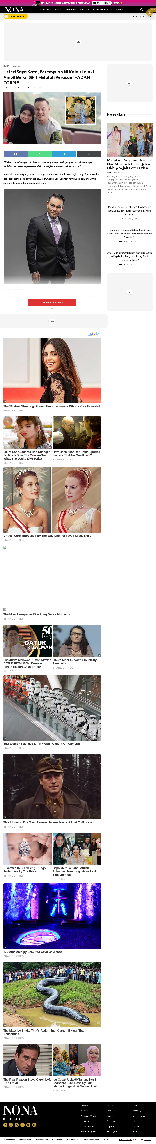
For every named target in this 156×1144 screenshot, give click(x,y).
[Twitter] (140, 16)
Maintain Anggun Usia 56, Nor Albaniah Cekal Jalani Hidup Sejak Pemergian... (129, 164)
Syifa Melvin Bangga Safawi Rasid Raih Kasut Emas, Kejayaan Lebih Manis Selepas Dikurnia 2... (129, 233)
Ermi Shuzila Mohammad (17, 88)
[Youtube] (147, 16)
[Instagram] (137, 16)
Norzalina (123, 241)
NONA (6, 66)
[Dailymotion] (151, 16)
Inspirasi (16, 66)
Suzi (109, 172)
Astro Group (148, 1140)
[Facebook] (133, 16)
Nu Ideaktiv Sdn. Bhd (125, 1140)
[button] (141, 9)
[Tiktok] (144, 16)
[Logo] (14, 9)
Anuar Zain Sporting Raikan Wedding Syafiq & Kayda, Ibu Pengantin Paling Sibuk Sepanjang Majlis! (129, 256)
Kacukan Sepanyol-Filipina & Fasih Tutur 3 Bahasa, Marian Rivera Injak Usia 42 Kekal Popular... (130, 211)
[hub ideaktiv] (149, 8)
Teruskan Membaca (52, 302)
